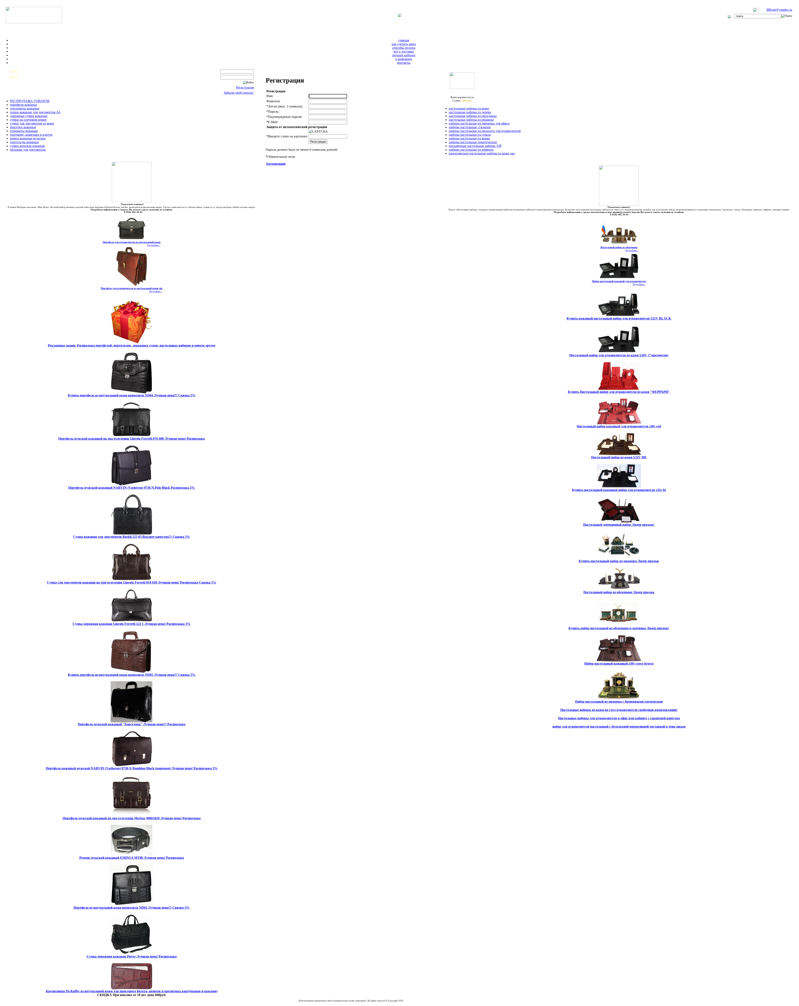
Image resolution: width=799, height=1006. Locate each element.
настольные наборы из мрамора (471, 119)
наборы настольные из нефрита (471, 149)
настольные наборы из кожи (469, 108)
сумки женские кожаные (27, 146)
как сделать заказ (404, 44)
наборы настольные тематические (473, 142)
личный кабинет (404, 55)
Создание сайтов (340, 1003)
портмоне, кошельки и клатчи (31, 134)
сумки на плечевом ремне (28, 119)
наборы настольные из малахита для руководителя (485, 131)
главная (403, 40)
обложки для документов (28, 149)
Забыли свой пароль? (239, 92)
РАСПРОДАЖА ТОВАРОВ (30, 101)
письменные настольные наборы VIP (475, 146)
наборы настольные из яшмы (469, 138)
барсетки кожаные (23, 127)
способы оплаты (403, 47)
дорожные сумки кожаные (28, 116)
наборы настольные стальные (470, 127)
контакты (403, 62)
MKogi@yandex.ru (779, 9)
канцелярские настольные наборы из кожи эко (482, 153)
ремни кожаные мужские (28, 138)
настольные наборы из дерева (470, 112)
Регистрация (245, 87)
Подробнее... (153, 245)
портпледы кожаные (24, 142)
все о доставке (403, 51)
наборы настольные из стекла (470, 134)
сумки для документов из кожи (32, 123)
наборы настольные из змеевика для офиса (479, 123)
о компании (403, 59)
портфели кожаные (23, 104)
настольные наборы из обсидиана (473, 116)
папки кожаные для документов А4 (35, 112)
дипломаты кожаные (24, 108)
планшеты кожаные (24, 131)
